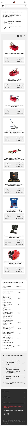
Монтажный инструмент (14, 21)
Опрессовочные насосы (14, 27)
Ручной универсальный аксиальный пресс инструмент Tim (14, 185)
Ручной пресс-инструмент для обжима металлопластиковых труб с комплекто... (14, 133)
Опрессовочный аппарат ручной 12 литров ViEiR (14, 106)
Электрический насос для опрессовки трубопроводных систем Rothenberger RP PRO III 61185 (9, 345)
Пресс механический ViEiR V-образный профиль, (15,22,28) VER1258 (14, 159)
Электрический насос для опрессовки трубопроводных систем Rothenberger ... (14, 263)
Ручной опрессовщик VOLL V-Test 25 (14, 53)
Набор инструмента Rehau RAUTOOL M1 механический (14, 236)
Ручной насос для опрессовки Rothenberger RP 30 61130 (14, 80)
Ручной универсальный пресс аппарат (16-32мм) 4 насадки (14, 211)
